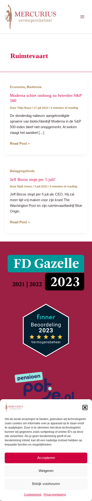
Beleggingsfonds (22, 171)
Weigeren (46, 471)
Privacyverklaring (55, 494)
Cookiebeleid (32, 494)
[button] (85, 407)
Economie (17, 87)
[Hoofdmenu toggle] (82, 17)
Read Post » (20, 143)
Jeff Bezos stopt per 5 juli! (32, 179)
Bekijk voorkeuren (46, 484)
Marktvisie (34, 87)
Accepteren (46, 458)
